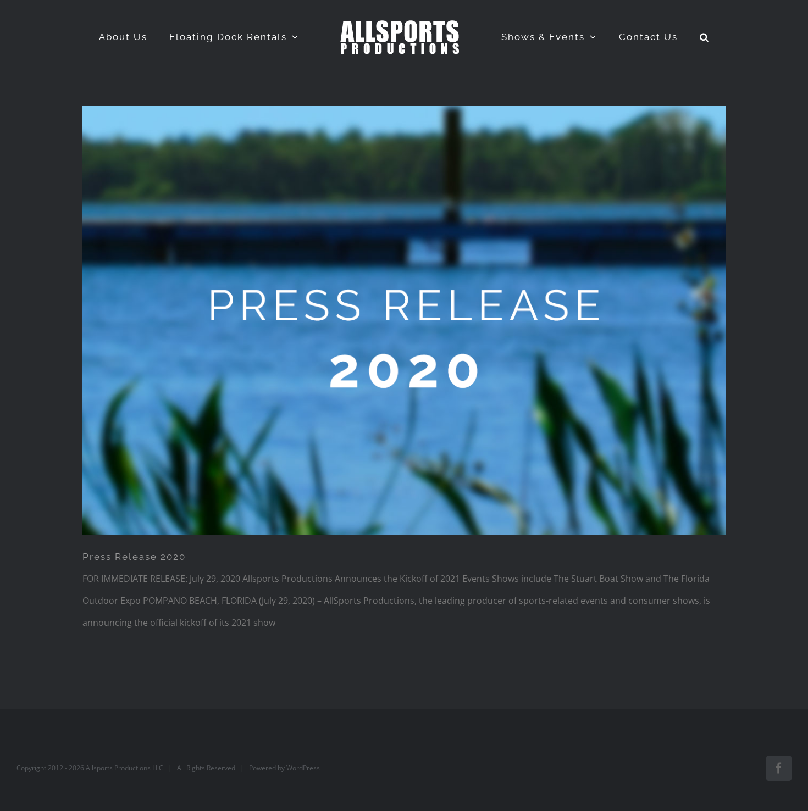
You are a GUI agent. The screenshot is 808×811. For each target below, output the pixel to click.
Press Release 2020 (134, 556)
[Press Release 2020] (404, 320)
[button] (677, 37)
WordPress (303, 768)
